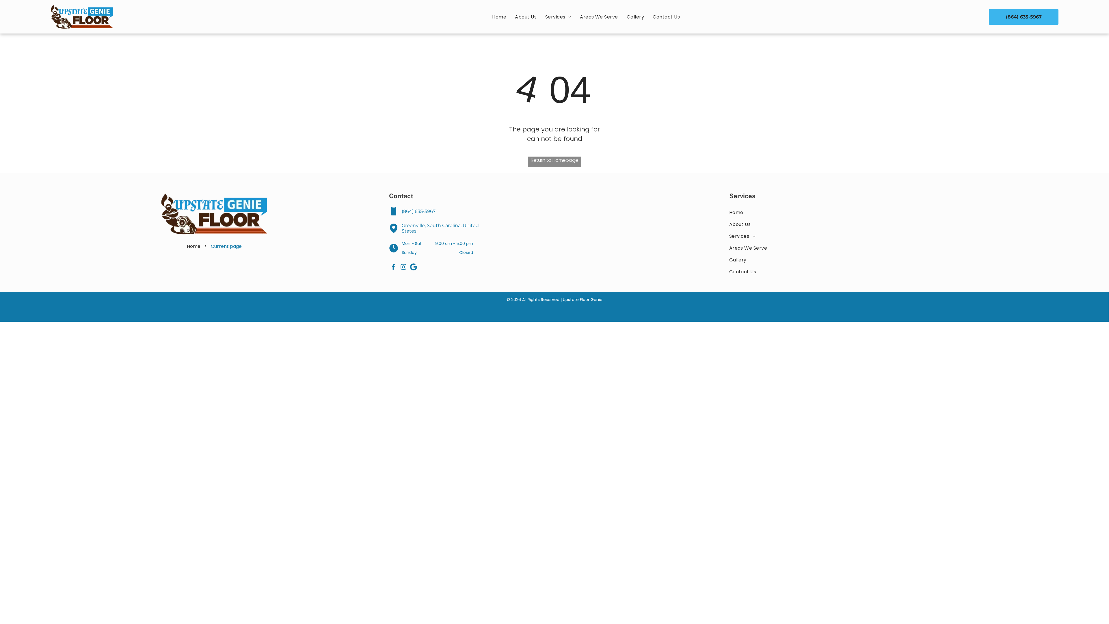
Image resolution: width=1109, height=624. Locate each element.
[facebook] (393, 268)
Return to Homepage (554, 160)
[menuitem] (499, 16)
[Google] (413, 268)
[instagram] (403, 268)
